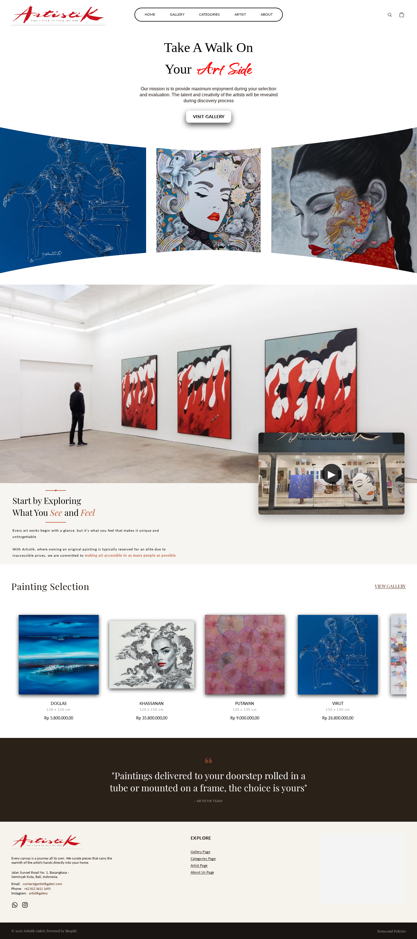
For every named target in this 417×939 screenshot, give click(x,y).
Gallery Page (200, 852)
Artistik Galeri (34, 930)
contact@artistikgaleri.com (42, 884)
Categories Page (203, 858)
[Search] (390, 15)
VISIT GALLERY (208, 116)
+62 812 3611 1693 (37, 888)
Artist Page (199, 865)
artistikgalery (38, 893)
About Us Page (202, 872)
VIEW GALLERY (390, 586)
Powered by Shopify (62, 930)
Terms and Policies (391, 931)
